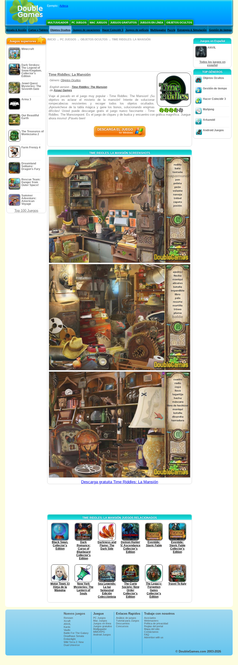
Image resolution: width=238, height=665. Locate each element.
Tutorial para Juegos (127, 620)
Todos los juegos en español (212, 63)
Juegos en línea (151, 22)
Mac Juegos (98, 22)
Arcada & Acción (16, 30)
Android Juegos (213, 130)
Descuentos (123, 623)
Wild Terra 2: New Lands (74, 643)
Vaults (67, 630)
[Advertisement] (119, 56)
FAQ (146, 634)
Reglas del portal (153, 626)
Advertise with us (153, 637)
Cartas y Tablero (38, 30)
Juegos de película (137, 30)
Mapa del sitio (151, 629)
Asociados (150, 617)
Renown (68, 617)
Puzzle (171, 30)
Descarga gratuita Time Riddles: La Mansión (119, 482)
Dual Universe (72, 645)
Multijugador (58, 22)
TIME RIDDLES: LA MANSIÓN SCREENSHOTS (119, 153)
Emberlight (70, 639)
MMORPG (99, 631)
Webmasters (151, 620)
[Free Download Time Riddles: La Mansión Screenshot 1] (119, 210)
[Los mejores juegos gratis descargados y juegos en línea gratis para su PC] (26, 13)
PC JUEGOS (68, 39)
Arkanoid (209, 119)
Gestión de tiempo (220, 30)
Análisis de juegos (126, 617)
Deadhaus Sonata (74, 636)
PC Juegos (79, 22)
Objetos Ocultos (179, 22)
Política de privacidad (156, 623)
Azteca (64, 5)
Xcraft (67, 620)
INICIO (51, 39)
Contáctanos (151, 631)
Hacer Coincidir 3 (112, 30)
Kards (67, 627)
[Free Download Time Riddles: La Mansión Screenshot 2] (119, 317)
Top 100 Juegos (26, 210)
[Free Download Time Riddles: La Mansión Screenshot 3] (119, 425)
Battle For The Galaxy (76, 633)
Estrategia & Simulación (192, 30)
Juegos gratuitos (123, 22)
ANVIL (67, 624)
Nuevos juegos (74, 613)
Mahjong (208, 109)
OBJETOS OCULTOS (94, 39)
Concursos (122, 626)
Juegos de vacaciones (86, 30)
